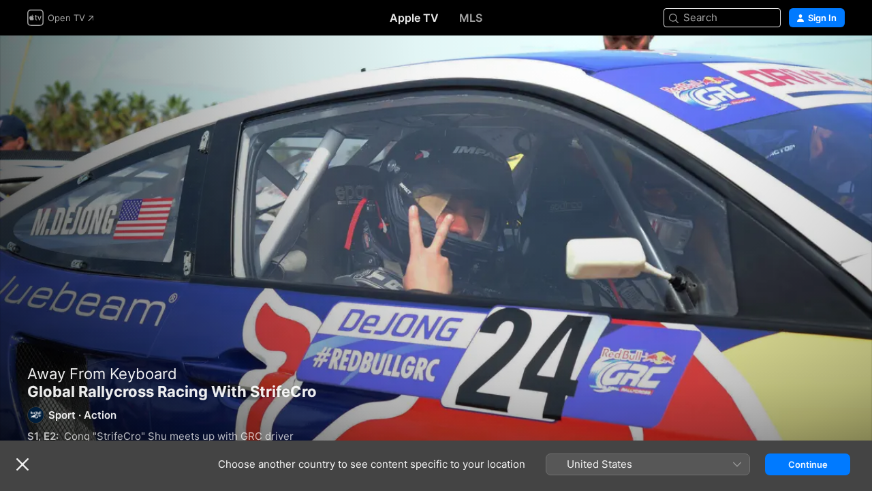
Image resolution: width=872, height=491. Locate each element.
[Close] (22, 464)
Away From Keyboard (102, 374)
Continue (808, 464)
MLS (470, 18)
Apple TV (414, 18)
